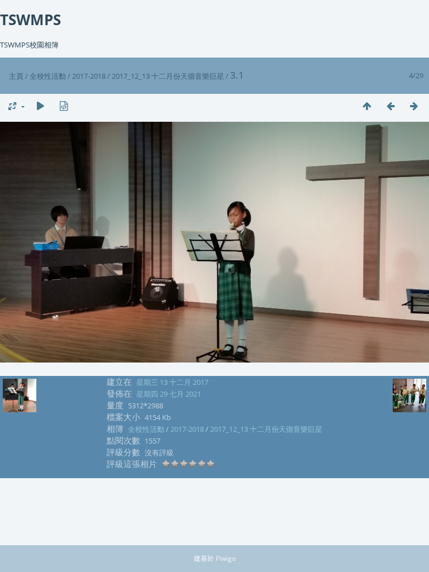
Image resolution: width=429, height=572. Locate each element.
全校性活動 (48, 76)
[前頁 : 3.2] (390, 105)
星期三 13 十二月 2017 (172, 382)
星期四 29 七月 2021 (168, 394)
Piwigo (226, 558)
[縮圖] (367, 105)
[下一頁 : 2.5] (414, 105)
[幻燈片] (40, 105)
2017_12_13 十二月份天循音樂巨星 (168, 76)
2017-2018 (89, 76)
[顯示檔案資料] (63, 105)
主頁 (16, 76)
